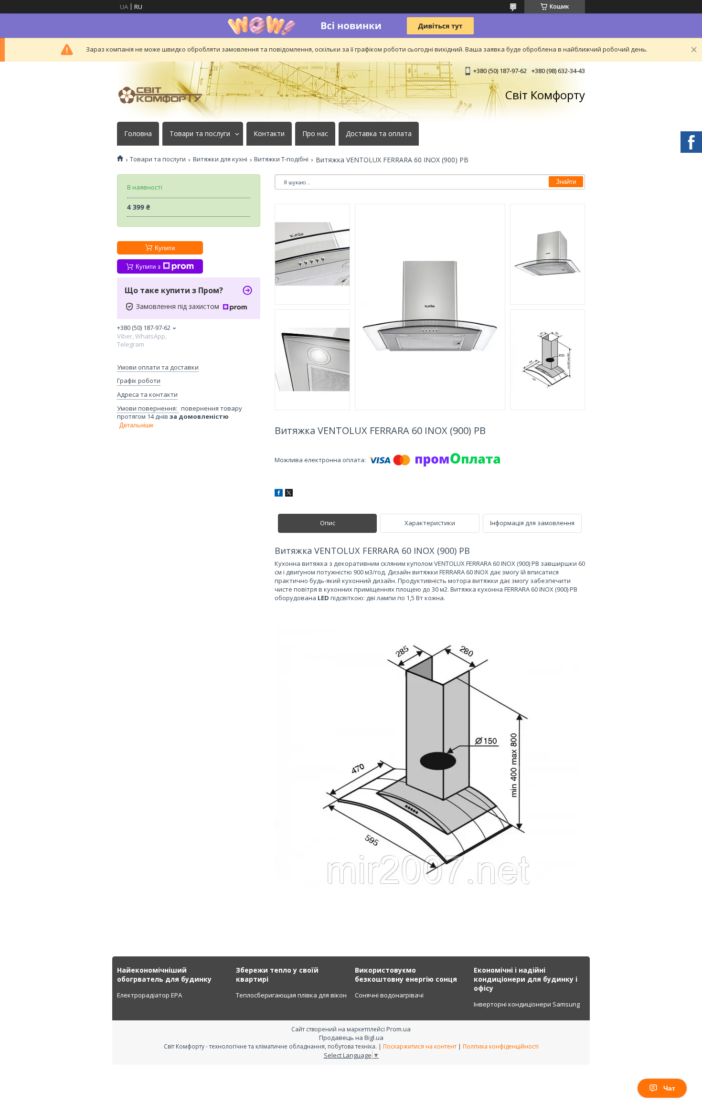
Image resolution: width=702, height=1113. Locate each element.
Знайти (566, 181)
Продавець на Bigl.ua (351, 1037)
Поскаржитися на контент (420, 1046)
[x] (289, 494)
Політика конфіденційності (501, 1046)
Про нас (315, 133)
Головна (138, 133)
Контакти (269, 133)
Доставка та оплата (379, 133)
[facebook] (279, 494)
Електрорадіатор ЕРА (149, 995)
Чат (669, 1088)
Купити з (148, 266)
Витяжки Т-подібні (281, 159)
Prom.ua (398, 1029)
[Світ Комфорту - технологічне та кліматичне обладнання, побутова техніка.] (165, 95)
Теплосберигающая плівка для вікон (291, 995)
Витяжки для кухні (220, 159)
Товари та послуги (200, 133)
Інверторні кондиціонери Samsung (527, 1004)
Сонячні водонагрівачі (389, 995)
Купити (165, 248)
